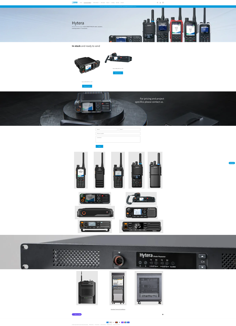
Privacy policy (97, 324)
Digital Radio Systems (78, 324)
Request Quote (87, 86)
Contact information (116, 324)
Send (99, 146)
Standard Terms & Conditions (118, 309)
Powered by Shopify (85, 324)
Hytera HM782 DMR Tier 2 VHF (87, 81)
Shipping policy (109, 324)
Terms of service (103, 324)
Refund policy (91, 324)
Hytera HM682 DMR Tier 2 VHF (118, 68)
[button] (88, 2)
